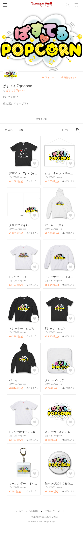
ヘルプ (19, 511)
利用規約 (33, 511)
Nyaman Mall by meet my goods (41, 5)
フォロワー (12, 96)
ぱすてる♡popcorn (16, 90)
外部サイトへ (70, 77)
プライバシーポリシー (56, 511)
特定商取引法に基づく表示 (44, 517)
